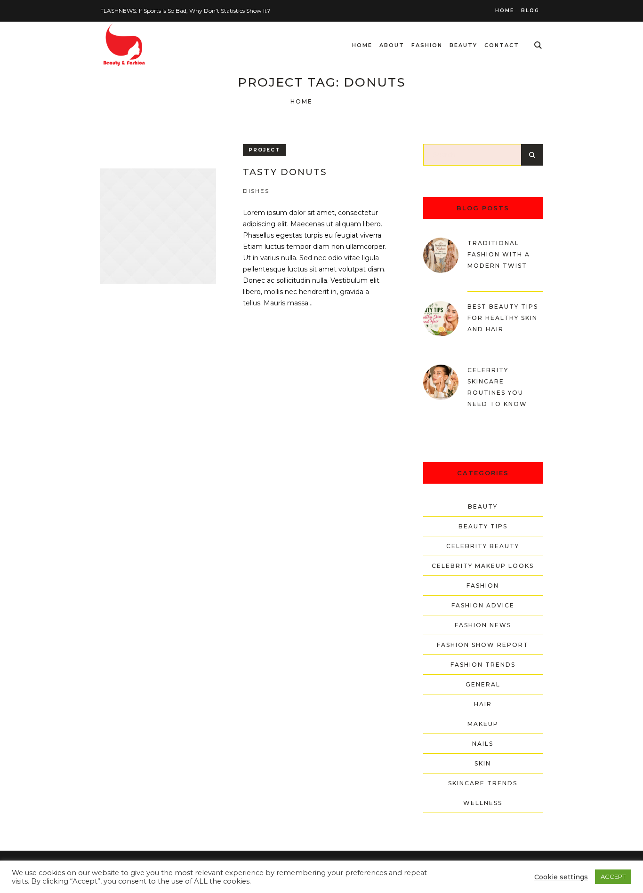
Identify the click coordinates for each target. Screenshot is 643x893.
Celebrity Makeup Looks (483, 565)
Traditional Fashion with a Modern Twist (498, 254)
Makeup (482, 723)
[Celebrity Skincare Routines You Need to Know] (440, 381)
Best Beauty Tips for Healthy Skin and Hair (502, 318)
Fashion (482, 585)
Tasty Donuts (285, 172)
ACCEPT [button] (613, 876)
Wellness (482, 802)
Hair (483, 704)
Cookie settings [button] (561, 877)
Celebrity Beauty (482, 546)
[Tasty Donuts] (158, 226)
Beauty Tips (482, 526)
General (483, 684)
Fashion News (483, 625)
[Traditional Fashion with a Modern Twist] (440, 254)
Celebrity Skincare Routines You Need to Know (497, 387)
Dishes (256, 190)
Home (301, 101)
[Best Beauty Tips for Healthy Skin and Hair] (440, 318)
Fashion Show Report (483, 644)
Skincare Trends (482, 783)
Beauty (483, 506)
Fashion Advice (482, 605)
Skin (482, 763)
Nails (482, 743)
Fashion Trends (482, 664)
